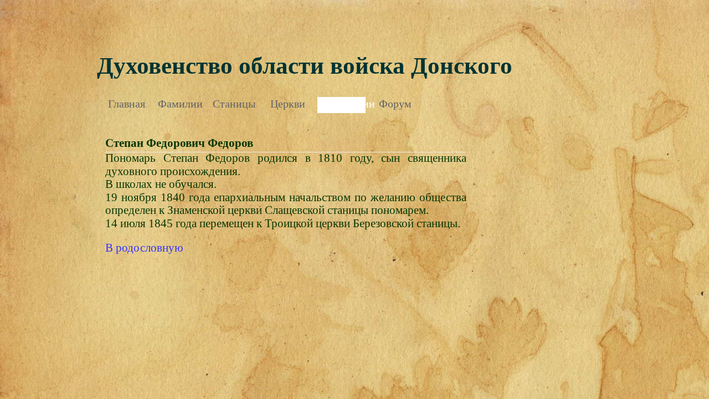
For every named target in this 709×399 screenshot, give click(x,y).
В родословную (144, 247)
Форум (395, 104)
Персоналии (341, 104)
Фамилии (180, 104)
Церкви (287, 104)
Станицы (234, 104)
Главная (126, 104)
